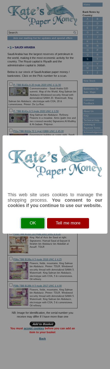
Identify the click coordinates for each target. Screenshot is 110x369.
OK (33, 223)
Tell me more (68, 223)
